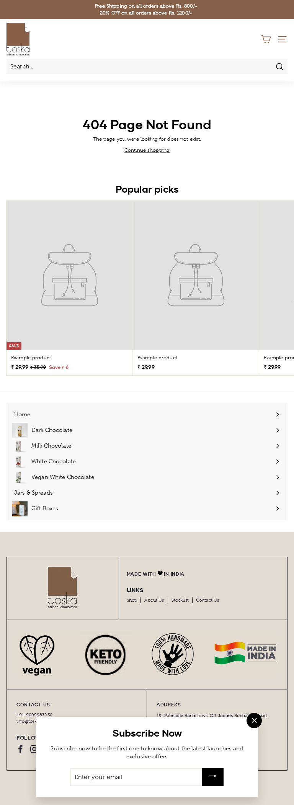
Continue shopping (147, 150)
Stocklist (180, 600)
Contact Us (207, 600)
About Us (154, 600)
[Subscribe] (213, 777)
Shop (132, 600)
